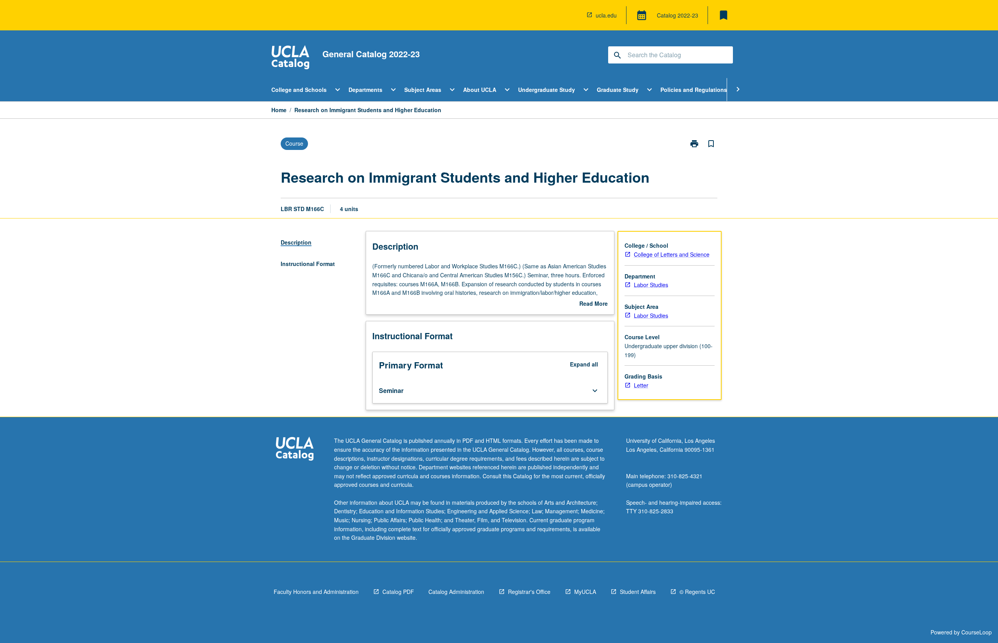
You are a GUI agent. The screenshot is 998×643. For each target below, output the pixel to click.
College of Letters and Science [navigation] (672, 254)
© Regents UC (697, 591)
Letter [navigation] (641, 385)
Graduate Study (618, 89)
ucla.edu (606, 15)
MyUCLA (585, 591)
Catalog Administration (456, 591)
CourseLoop (976, 632)
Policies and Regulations (693, 89)
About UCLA (479, 89)
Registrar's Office (529, 591)
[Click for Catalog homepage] (290, 58)
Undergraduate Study (546, 89)
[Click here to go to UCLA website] (294, 449)
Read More (593, 303)
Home (279, 110)
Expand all (584, 364)
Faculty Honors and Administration (316, 591)
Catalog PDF (398, 591)
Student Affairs (638, 591)
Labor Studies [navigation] (651, 285)
